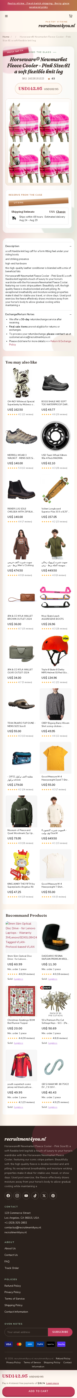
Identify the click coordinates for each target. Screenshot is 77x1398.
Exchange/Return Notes (19, 314)
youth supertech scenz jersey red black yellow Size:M (19, 1086)
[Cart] (71, 16)
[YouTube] (26, 1195)
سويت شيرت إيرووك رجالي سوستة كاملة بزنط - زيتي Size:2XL (54, 564)
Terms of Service (14, 1298)
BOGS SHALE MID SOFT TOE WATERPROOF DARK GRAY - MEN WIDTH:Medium (55, 403)
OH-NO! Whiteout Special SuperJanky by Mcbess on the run (21, 403)
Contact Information (16, 1312)
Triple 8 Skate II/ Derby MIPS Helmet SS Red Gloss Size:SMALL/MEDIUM (55, 671)
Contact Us (11, 1255)
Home (6, 36)
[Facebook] (8, 1195)
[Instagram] (17, 1195)
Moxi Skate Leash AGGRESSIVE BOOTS (52, 617)
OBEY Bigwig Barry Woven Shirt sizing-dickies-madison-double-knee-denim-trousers (55, 725)
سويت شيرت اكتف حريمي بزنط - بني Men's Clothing (20, 564)
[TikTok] (35, 1195)
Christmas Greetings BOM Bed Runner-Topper (21, 1022)
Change (61, 211)
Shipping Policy (13, 1305)
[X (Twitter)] (44, 1195)
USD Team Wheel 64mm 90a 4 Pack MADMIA (54, 457)
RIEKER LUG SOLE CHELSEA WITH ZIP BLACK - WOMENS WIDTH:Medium (21, 510)
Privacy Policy (12, 1292)
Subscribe (60, 1332)
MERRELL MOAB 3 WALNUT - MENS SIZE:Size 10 (21, 457)
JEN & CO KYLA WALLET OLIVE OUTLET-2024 (20, 671)
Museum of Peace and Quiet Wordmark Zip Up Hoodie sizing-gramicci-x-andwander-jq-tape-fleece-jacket (21, 832)
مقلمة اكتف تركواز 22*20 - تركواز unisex (20, 778)
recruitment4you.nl (56, 24)
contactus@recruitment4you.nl (22, 1227)
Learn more (52, 1383)
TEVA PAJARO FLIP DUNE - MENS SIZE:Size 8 (21, 724)
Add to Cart (38, 1391)
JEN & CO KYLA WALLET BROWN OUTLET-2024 (20, 617)
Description (12, 246)
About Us (10, 1248)
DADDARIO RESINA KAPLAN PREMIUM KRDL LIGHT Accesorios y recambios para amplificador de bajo (54, 957)
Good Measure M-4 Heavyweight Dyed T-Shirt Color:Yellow (54, 778)
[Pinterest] (53, 1195)
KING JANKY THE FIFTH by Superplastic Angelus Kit (21, 885)
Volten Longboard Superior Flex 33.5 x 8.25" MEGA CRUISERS (54, 510)
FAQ (7, 1261)
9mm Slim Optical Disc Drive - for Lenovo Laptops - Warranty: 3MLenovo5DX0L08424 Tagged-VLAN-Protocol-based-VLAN (20, 957)
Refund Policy (12, 1286)
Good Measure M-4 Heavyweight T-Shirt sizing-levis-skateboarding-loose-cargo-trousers (53, 885)
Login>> (18, 978)
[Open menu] (6, 16)
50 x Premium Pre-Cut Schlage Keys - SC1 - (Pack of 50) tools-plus (55, 1022)
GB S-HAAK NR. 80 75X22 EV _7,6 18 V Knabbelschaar (55, 1086)
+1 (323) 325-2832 (15, 1222)
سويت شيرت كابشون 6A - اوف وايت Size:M (54, 832)
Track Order (11, 1268)
